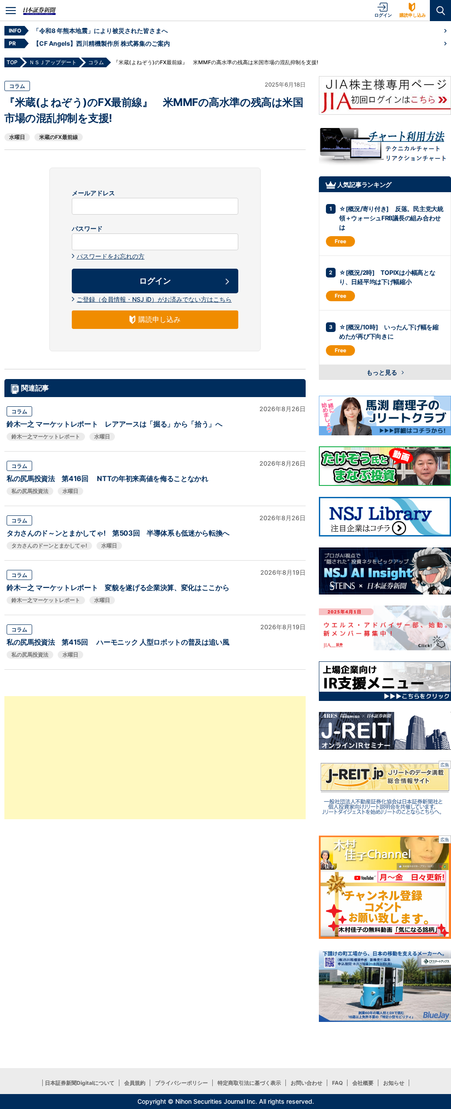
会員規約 (134, 1083)
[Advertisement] (155, 757)
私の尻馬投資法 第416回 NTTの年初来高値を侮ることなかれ (107, 478)
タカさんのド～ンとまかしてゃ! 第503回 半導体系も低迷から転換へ (118, 533)
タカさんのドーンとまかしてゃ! (49, 545)
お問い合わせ (306, 1083)
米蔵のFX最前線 (58, 137)
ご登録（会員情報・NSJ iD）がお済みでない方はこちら (154, 299)
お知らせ (393, 1083)
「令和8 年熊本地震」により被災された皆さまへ (100, 30)
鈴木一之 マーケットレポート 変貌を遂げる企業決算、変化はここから (118, 587)
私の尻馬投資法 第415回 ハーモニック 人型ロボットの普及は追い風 (118, 642)
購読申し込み (412, 15)
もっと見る (382, 372)
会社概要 (362, 1083)
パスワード (87, 229)
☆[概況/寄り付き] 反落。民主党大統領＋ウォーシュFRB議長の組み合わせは (391, 218)
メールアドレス (93, 193)
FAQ (337, 1083)
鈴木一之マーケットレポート (45, 436)
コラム (17, 86)
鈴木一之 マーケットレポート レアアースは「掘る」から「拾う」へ (114, 424)
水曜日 (17, 137)
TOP (12, 62)
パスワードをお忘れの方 (110, 256)
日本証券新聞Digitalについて (80, 1083)
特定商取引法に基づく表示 (249, 1083)
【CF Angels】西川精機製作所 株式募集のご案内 (101, 43)
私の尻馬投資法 (29, 491)
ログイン (383, 15)
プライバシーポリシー (181, 1083)
